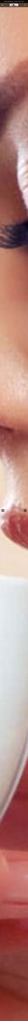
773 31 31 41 (21, 1)
